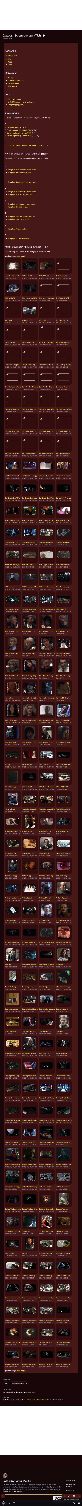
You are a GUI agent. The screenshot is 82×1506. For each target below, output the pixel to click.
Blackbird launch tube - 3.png (30, 1364)
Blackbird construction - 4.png (30, 1320)
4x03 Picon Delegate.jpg (47, 653)
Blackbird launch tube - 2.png (13, 1364)
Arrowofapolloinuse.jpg (46, 942)
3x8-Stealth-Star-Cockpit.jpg (30, 498)
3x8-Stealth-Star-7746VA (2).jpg (13, 498)
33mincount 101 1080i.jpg (47, 365)
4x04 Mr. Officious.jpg (63, 698)
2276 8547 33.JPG (62, 320)
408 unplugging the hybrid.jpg (30, 542)
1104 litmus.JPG (61, 276)
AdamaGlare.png (27, 831)
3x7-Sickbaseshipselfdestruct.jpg (47, 453)
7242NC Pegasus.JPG (63, 764)
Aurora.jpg (59, 964)
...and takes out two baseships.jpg (13, 276)
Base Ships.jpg (44, 1053)
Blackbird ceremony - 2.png (47, 1276)
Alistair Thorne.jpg (11, 876)
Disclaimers (70, 1491)
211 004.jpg (9, 320)
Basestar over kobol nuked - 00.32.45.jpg (30, 1120)
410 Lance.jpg (10, 587)
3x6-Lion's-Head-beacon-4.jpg (30, 409)
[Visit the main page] (3, 1503)
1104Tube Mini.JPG (62, 298)
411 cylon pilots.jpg (62, 587)
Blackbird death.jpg (62, 1320)
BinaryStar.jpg (9, 1253)
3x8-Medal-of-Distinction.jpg (64, 476)
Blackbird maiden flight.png (47, 1364)
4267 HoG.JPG (61, 609)
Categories (6, 1379)
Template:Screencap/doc (17, 229)
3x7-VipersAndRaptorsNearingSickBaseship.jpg (64, 453)
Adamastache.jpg (45, 831)
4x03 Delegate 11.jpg (29, 631)
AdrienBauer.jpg (10, 853)
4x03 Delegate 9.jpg (28, 653)
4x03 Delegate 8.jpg (11, 653)
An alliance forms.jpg (46, 876)
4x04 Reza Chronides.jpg (30, 720)
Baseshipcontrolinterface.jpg (30, 1076)
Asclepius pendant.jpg (63, 942)
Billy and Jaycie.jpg (62, 1231)
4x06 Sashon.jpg (10, 742)
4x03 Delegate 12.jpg (46, 631)
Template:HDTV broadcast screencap (22, 170)
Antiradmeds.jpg (10, 920)
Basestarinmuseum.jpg (46, 1142)
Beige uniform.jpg (62, 1209)
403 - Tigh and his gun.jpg (30, 520)
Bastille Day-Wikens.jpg (12, 1187)
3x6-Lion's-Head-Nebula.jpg (47, 409)
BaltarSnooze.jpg (10, 1031)
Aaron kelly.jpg (10, 809)
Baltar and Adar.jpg (11, 1009)
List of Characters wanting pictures (21, 102)
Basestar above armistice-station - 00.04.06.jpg (64, 1076)
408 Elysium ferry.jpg (63, 520)
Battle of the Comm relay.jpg (13, 1209)
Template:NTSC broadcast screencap (22, 192)
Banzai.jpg (59, 1031)
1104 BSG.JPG (44, 276)
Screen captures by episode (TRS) (19, 130)
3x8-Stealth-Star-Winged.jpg (47, 498)
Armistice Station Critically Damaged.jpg (13, 942)
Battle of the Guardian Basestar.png (30, 1209)
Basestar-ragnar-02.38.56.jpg (64, 1120)
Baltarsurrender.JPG (29, 1031)
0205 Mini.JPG (27, 276)
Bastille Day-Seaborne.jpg (30, 1164)
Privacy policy (70, 1480)
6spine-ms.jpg (27, 764)
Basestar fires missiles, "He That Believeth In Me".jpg (13, 1098)
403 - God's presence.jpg (13, 520)
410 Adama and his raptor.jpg (47, 542)
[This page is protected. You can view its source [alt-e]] (64, 1496)
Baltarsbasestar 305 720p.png (64, 1009)
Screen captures (11, 56)
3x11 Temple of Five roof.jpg (47, 387)
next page (21, 256)
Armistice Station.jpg (29, 942)
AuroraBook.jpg (10, 987)
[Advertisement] (41, 15)
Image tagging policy (16, 105)
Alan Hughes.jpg (44, 853)
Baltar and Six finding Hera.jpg (47, 1009)
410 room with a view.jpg (47, 587)
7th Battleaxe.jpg (10, 787)
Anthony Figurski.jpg (63, 898)
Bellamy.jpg (26, 1231)
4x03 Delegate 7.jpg (62, 631)
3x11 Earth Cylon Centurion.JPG (64, 365)
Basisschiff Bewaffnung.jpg (64, 1142)
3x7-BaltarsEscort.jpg (12, 431)
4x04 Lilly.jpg (9, 698)
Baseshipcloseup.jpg (12, 1076)
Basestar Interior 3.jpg (12, 1120)
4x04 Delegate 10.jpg (46, 676)
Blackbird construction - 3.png (13, 1320)
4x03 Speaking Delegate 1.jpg (30, 676)
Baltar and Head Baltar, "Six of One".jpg (30, 1009)
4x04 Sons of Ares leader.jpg (47, 720)
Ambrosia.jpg (26, 876)
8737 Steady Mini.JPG (46, 787)
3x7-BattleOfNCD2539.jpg (30, 431)
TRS (5, 1383)
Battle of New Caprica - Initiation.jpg (64, 1187)
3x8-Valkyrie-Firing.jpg (63, 498)
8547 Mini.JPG (27, 787)
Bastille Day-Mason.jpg (12, 1164)
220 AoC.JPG (26, 320)
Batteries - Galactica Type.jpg (47, 1187)
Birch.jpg (25, 1253)
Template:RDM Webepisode (18, 219)
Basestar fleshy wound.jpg (30, 1098)
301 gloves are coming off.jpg (64, 342)
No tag (10, 78)
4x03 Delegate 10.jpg (12, 631)
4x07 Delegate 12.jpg (29, 742)
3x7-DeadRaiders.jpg (12, 453)
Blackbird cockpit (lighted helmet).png (64, 1276)
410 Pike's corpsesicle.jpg (30, 587)
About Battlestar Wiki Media (71, 1486)
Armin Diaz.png (44, 920)
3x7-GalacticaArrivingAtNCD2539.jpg (30, 453)
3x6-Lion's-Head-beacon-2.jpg (64, 387)
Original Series (50, 1487)
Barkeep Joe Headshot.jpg (30, 1053)
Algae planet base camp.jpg (64, 853)
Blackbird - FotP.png (45, 1253)
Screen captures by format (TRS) (19, 133)
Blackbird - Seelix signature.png (13, 1276)
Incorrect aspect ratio (16, 81)
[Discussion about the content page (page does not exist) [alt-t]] (74, 1496)
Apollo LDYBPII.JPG (28, 920)
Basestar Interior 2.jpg (63, 1098)
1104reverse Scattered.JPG (47, 298)
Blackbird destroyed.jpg (12, 1342)
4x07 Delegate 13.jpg (46, 742)
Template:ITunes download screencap (22, 182)
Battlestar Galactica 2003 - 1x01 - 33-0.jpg (47, 1209)
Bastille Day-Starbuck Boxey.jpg (47, 1164)
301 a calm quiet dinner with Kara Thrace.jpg (47, 342)
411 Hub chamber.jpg (12, 609)
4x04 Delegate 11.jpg (63, 676)
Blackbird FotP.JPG (45, 1342)
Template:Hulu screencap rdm (19, 173)
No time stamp (13, 83)
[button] (6, 127)
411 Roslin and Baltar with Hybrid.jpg (47, 609)
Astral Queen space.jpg (46, 964)
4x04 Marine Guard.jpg (29, 698)
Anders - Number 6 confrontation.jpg (13, 898)
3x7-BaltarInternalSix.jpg (64, 409)
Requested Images (15, 99)
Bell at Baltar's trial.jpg (12, 1231)
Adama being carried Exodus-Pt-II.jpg (30, 809)
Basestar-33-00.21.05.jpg (47, 1120)
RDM (10, 65)
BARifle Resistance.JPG (13, 1053)
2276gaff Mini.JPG (28, 342)
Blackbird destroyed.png (30, 1342)
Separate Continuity (12, 1491)
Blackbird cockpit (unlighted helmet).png (13, 1298)
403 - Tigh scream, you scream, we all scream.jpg (47, 520)
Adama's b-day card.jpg (13, 831)
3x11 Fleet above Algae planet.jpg (13, 387)
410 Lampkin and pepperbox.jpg (64, 565)
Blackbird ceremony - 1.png (30, 1276)
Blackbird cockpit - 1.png (30, 1298)
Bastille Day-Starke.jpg (63, 1164)
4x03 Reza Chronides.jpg (13, 676)
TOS (9, 59)
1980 (10, 62)
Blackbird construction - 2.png (64, 1298)
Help (44, 35)
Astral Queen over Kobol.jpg (30, 964)
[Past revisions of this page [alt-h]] (69, 1496)
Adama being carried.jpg (47, 809)
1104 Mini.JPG (10, 298)
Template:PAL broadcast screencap (21, 204)
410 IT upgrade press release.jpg (47, 565)
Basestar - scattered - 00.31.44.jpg (47, 1076)
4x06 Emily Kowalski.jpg (64, 720)
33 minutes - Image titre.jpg (13, 365)
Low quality (12, 86)
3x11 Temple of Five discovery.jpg (30, 387)
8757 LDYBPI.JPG (62, 787)
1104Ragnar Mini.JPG (29, 298)
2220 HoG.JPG (44, 320)
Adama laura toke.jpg (63, 809)
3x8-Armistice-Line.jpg (29, 476)
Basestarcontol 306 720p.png (30, 1142)
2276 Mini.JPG (10, 342)
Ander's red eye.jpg (62, 876)
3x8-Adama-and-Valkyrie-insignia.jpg (13, 476)
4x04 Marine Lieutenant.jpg (47, 698)
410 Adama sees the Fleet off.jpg (64, 542)
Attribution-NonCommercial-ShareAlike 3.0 (34, 1400)
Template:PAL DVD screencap (19, 207)
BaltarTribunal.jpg (45, 1031)
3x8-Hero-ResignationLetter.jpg (47, 476)
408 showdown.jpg (11, 542)
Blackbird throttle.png (63, 1364)
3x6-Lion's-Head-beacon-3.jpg (13, 409)
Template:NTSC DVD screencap (20, 195)
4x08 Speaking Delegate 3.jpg (64, 742)
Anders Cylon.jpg (27, 898)
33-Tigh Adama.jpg (28, 365)
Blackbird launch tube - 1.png (64, 1342)
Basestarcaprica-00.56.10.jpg (13, 1142)
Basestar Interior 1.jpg (46, 1098)
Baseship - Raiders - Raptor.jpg (64, 1053)
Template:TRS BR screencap (18, 239)
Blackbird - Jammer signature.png (64, 1253)
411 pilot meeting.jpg (29, 609)
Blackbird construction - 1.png (47, 1298)
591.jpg (7, 764)
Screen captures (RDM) (19, 1383)
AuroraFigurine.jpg (28, 987)
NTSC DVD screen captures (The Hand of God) (24, 145)
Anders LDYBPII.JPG (46, 898)
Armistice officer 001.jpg (64, 920)
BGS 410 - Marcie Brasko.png (47, 1231)
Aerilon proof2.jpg (28, 853)
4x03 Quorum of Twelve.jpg (64, 653)
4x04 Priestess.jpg (11, 720)
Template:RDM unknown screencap (21, 217)
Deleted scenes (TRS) (15, 127)
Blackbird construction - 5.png (47, 1320)
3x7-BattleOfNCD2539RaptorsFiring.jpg (64, 431)
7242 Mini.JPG (44, 764)
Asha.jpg (8, 964)
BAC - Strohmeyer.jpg (63, 987)
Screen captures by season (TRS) (19, 136)
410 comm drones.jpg (12, 565)
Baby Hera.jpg (43, 987)
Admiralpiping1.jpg (62, 831)
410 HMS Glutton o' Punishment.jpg (30, 565)
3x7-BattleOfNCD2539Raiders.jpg (47, 431)
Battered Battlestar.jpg (29, 1187)
